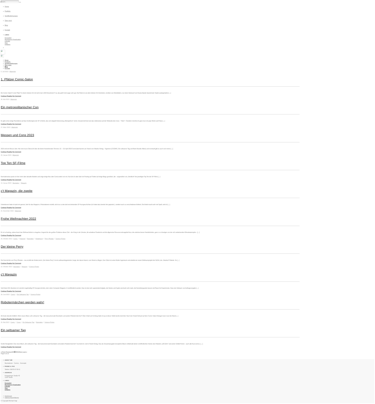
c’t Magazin (9, 274)
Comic (15, 239)
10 (18, 352)
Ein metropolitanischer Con (20, 107)
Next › (21, 352)
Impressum (8, 396)
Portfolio (7, 11)
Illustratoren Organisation (13, 39)
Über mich (8, 20)
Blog (6, 25)
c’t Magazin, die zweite (16, 191)
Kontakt (7, 30)
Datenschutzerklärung (12, 397)
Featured (22, 239)
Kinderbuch (39, 239)
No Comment (16, 96)
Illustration (16, 183)
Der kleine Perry (12, 246)
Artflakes (7, 44)
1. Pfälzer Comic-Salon (17, 79)
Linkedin (7, 41)
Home (7, 6)
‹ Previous (8, 352)
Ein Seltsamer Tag (23, 294)
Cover (19, 322)
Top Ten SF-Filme (13, 163)
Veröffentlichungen (11, 16)
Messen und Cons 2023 (17, 135)
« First (3, 352)
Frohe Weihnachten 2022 (18, 218)
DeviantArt (8, 38)
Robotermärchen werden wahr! (22, 302)
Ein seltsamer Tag (13, 330)
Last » (25, 352)
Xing (6, 43)
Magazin (23, 183)
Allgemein (12, 71)
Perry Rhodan (49, 239)
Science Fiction (60, 239)
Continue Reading (6, 96)
